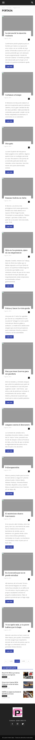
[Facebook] (12, 724)
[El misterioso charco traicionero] (17, 508)
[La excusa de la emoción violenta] (17, 26)
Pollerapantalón (12, 467)
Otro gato (9, 143)
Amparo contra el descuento (17, 425)
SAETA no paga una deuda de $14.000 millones (11, 693)
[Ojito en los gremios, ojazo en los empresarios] (17, 242)
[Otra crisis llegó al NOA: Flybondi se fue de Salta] (28, 684)
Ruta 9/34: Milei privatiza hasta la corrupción (11, 674)
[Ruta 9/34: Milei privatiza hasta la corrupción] (28, 675)
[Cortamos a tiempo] (17, 83)
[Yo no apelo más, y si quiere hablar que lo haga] (17, 617)
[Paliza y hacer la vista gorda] (17, 300)
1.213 (11, 661)
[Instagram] (17, 724)
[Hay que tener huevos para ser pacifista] (17, 358)
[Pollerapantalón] (17, 462)
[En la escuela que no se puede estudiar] (17, 564)
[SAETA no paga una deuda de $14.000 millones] (28, 694)
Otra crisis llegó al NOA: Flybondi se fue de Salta (10, 683)
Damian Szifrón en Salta (15, 198)
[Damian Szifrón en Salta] (17, 188)
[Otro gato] (17, 135)
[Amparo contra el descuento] (17, 416)
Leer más (9, 66)
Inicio (3, 8)
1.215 (23, 661)
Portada (9, 8)
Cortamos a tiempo (13, 95)
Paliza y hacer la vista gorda (17, 308)
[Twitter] (23, 724)
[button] (32, 2)
